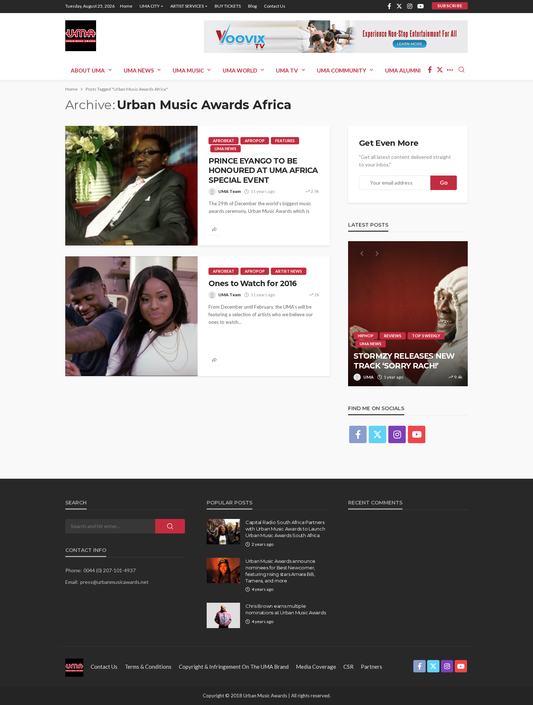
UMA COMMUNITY (341, 70)
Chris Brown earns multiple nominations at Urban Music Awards (285, 609)
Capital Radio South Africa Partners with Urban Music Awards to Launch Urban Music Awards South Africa (285, 528)
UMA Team (229, 191)
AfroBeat (223, 140)
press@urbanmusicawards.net (114, 582)
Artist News (288, 271)
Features (285, 140)
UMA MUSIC (188, 70)
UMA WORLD (240, 70)
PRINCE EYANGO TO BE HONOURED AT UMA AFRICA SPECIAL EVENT (263, 170)
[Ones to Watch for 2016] (131, 316)
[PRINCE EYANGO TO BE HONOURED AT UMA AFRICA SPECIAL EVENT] (131, 186)
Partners (371, 666)
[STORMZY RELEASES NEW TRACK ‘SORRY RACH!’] (408, 313)
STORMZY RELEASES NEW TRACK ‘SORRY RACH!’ (404, 360)
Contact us (274, 6)
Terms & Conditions (148, 666)
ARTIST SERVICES (187, 6)
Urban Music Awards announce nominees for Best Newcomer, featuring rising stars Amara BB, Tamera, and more (280, 571)
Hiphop (365, 335)
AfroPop (255, 140)
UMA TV (287, 70)
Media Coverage (316, 666)
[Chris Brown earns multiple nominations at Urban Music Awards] (223, 615)
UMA (368, 377)
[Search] (461, 70)
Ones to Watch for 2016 (252, 283)
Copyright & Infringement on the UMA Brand (234, 666)
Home (126, 6)
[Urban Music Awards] (80, 35)
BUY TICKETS (228, 6)
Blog (252, 6)
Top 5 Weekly (426, 335)
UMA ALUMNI (403, 70)
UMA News (139, 70)
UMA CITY (150, 6)
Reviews (392, 335)
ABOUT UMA (88, 70)
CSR (348, 666)
